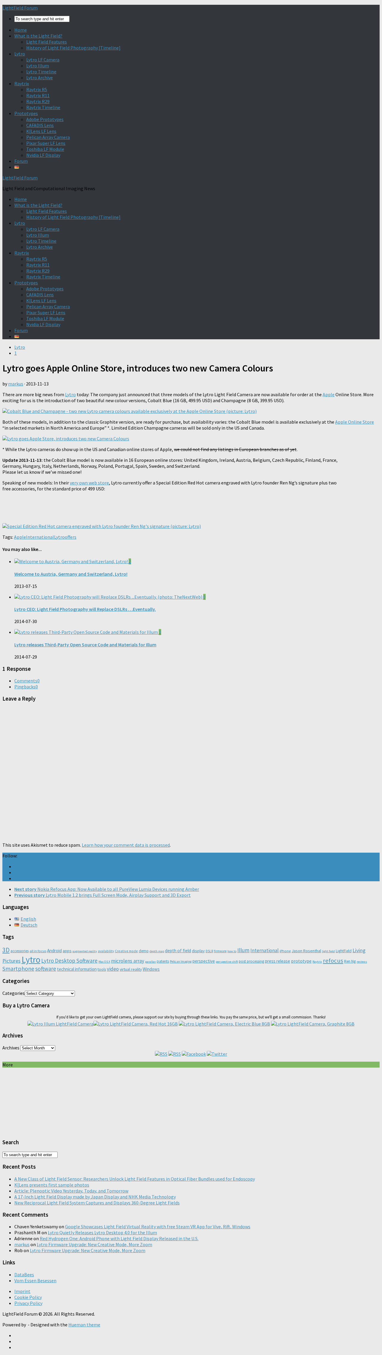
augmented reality (85, 951)
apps (67, 950)
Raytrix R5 (36, 89)
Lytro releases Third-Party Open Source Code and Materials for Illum (85, 645)
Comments (27, 681)
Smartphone (18, 968)
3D (6, 950)
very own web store (89, 483)
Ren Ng (350, 961)
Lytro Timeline (41, 72)
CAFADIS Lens (40, 125)
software (45, 968)
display (198, 950)
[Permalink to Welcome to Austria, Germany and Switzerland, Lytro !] (71, 561)
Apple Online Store (354, 422)
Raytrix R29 (38, 101)
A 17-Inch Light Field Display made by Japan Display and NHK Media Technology (95, 1197)
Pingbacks (26, 687)
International (40, 537)
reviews (362, 962)
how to (231, 951)
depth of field (178, 950)
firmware (220, 951)
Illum (243, 950)
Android (54, 950)
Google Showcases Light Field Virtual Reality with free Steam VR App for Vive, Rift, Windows (157, 1226)
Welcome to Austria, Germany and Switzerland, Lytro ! (70, 574)
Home (20, 30)
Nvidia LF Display (43, 155)
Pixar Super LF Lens (45, 143)
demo (144, 950)
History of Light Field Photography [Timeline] (73, 48)
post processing (251, 961)
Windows (151, 969)
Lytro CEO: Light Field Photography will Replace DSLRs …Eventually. (85, 609)
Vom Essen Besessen (35, 1280)
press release (277, 961)
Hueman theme (84, 1325)
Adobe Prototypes (45, 119)
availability (106, 951)
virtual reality (131, 969)
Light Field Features (46, 42)
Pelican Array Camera (48, 137)
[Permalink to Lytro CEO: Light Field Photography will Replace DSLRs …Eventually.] (108, 597)
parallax (150, 962)
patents (163, 961)
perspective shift (227, 962)
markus (15, 384)
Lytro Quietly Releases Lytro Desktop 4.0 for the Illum (102, 1232)
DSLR (209, 951)
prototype (301, 961)
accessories (19, 950)
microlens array (127, 961)
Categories (13, 993)
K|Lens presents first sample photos (51, 1185)
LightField (344, 950)
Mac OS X (104, 962)
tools (102, 969)
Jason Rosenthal (306, 950)
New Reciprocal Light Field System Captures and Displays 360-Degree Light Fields (97, 1203)
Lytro (19, 54)
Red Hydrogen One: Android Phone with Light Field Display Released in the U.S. (119, 1238)
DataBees (24, 1274)
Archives (10, 1048)
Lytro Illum (37, 66)
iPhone (285, 951)
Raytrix (21, 83)
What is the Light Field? (38, 36)
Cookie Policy (28, 1297)
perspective (203, 961)
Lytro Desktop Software (69, 960)
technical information (77, 969)
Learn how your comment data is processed (126, 845)
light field (328, 951)
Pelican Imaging (181, 961)
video (113, 969)
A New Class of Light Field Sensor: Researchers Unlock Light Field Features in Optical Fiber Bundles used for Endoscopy (134, 1179)
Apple (329, 394)
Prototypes (26, 113)
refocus (333, 960)
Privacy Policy (28, 1303)
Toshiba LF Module (45, 149)
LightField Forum (20, 8)
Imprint (22, 1291)
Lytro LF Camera (42, 60)
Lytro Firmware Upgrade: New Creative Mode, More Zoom (94, 1244)
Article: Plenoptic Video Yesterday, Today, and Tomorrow (71, 1191)
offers (70, 537)
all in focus (38, 951)
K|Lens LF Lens (41, 131)
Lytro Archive (39, 77)
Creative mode (126, 951)
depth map (157, 951)
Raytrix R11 (38, 95)
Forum (21, 161)
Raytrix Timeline (43, 107)
